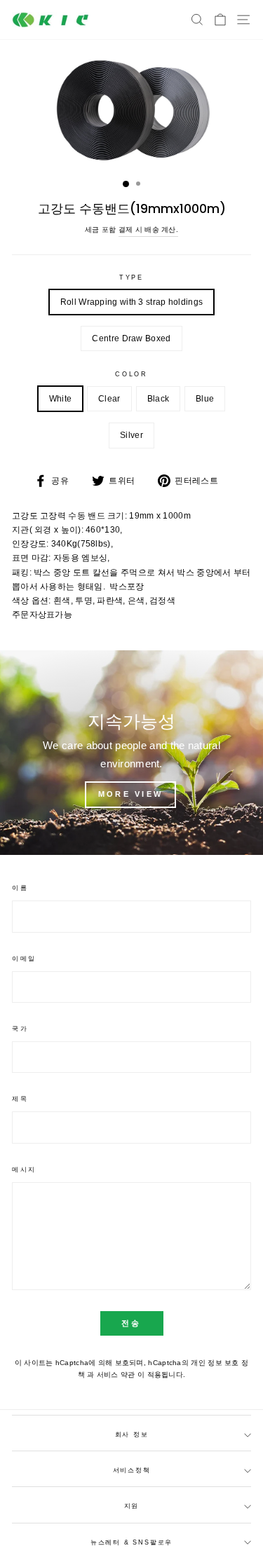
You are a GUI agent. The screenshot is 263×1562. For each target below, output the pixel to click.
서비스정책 (132, 1470)
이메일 (24, 958)
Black (158, 399)
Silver (131, 435)
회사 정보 (132, 1434)
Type (131, 277)
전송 (131, 1323)
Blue (205, 399)
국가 (20, 1028)
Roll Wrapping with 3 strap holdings (131, 302)
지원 (132, 1505)
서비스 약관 (117, 1374)
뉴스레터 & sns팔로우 (131, 1542)
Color (131, 374)
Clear (109, 399)
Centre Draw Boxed (131, 338)
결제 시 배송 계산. (148, 229)
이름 (20, 887)
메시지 (24, 1169)
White (60, 399)
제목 (20, 1098)
